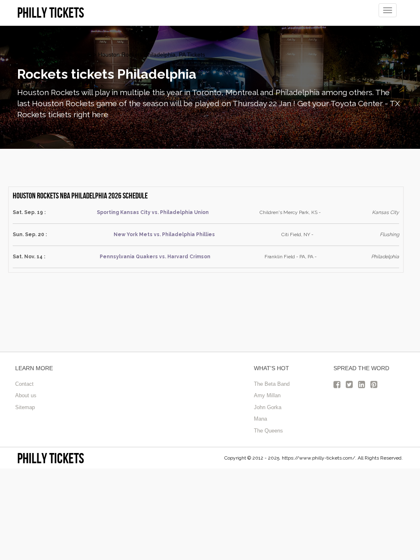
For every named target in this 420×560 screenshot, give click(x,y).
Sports (83, 54)
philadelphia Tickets (42, 54)
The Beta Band (272, 384)
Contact (24, 384)
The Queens (268, 431)
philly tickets (50, 458)
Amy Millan (267, 395)
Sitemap (25, 407)
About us (26, 395)
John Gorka (267, 407)
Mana (260, 419)
